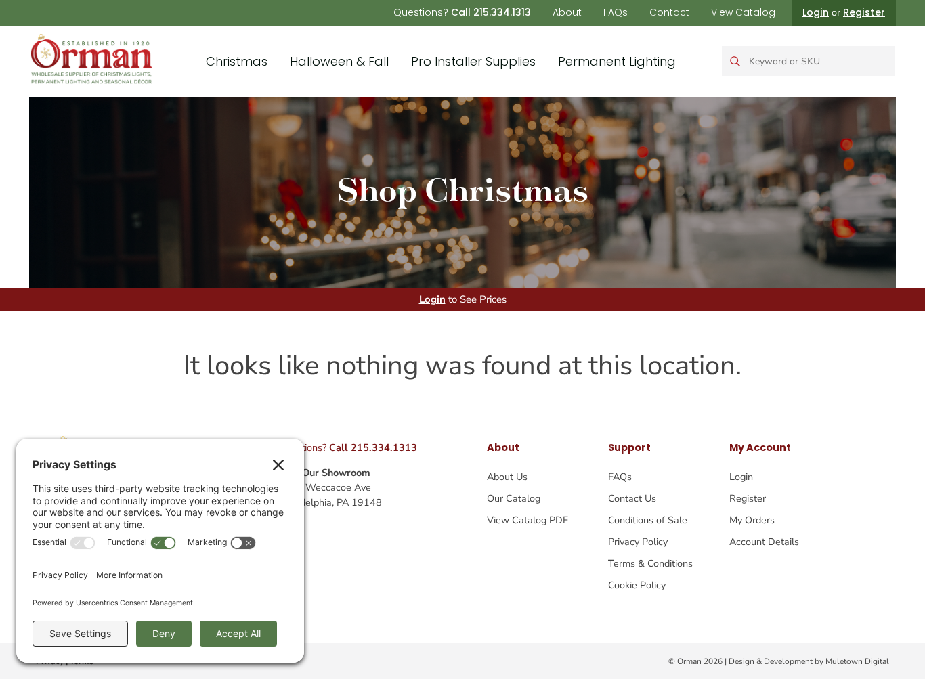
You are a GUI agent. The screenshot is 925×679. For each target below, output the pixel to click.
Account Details (764, 541)
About (567, 12)
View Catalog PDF (527, 520)
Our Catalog (513, 498)
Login (815, 12)
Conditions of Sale (647, 520)
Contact (669, 12)
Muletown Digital (857, 661)
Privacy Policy (638, 541)
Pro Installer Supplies (473, 61)
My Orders (752, 520)
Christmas (236, 61)
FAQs (615, 12)
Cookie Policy (637, 585)
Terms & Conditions (650, 563)
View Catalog (743, 12)
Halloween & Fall (339, 61)
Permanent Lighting (617, 61)
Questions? (462, 12)
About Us (507, 476)
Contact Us (632, 498)
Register (864, 12)
